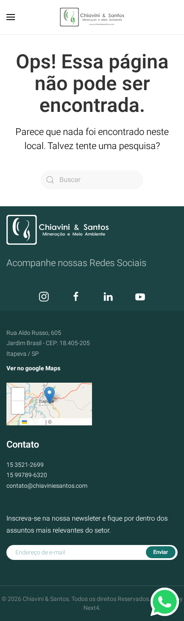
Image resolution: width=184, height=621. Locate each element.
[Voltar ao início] (92, 17)
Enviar (160, 552)
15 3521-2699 (25, 464)
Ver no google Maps (33, 368)
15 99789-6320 (26, 475)
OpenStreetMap (71, 421)
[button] (10, 17)
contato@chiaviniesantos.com (46, 485)
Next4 (91, 607)
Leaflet (35, 421)
